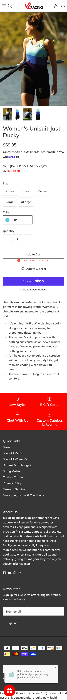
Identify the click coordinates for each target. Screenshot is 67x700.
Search (7, 447)
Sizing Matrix (11, 471)
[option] (33, 59)
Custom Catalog (13, 477)
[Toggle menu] (4, 6)
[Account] (55, 6)
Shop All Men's (13, 453)
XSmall (10, 191)
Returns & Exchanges (17, 465)
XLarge (26, 202)
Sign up (13, 623)
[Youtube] (9, 572)
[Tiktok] (19, 572)
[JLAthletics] (33, 6)
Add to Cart (33, 254)
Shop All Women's (15, 459)
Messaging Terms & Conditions (23, 495)
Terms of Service (14, 489)
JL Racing (13, 170)
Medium (43, 191)
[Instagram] (14, 572)
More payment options (33, 289)
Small (26, 191)
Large (10, 202)
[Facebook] (4, 572)
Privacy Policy (12, 483)
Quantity (8, 231)
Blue (14, 220)
